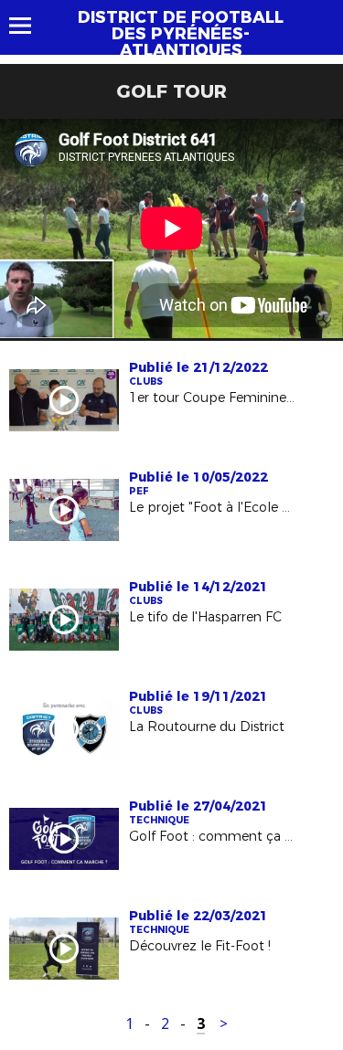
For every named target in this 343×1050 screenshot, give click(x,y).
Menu (28, 26)
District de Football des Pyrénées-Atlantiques (181, 33)
